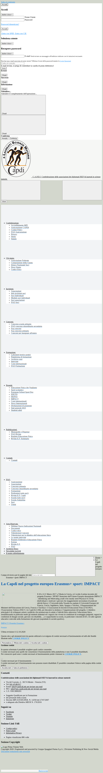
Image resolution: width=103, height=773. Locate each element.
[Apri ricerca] (82, 190)
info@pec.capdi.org (28, 689)
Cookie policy (11, 728)
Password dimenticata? (10, 24)
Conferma (13, 138)
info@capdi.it (27, 687)
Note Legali (10, 731)
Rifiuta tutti (21, 643)
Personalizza (6, 643)
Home (97, 557)
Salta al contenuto (8, 2)
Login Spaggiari (65, 61)
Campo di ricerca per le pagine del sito (16, 575)
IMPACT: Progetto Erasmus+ (12, 623)
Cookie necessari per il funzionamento (16, 661)
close (4, 201)
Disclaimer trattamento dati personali (15, 751)
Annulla (4, 138)
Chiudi (4, 75)
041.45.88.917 (15, 684)
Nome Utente (30, 17)
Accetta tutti (39, 643)
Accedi (4, 5)
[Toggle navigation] (21, 190)
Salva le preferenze (20, 668)
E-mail (27, 56)
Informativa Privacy (14, 733)
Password (28, 20)
